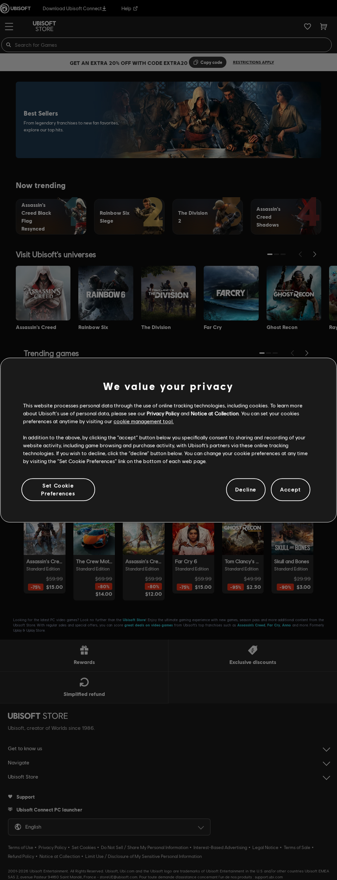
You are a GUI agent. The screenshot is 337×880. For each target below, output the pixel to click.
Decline (245, 489)
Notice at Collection (215, 413)
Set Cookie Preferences (58, 489)
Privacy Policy (163, 413)
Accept (290, 489)
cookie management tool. (144, 421)
